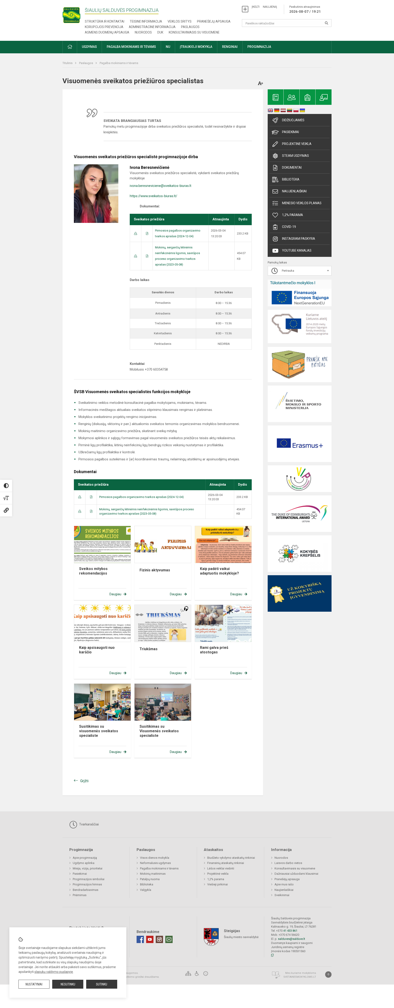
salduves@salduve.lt (291, 939)
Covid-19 (289, 227)
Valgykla (145, 890)
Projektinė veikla (296, 144)
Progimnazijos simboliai (88, 879)
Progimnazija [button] (259, 47)
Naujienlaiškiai (294, 191)
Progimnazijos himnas (87, 884)
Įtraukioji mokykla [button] (196, 47)
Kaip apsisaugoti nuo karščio (97, 649)
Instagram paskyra (298, 238)
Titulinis (67, 63)
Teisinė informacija (146, 21)
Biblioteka (290, 179)
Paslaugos (190, 27)
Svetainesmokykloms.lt (299, 976)
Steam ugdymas (295, 155)
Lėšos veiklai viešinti (220, 868)
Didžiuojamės (293, 120)
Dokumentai (292, 167)
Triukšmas (149, 649)
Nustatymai (34, 984)
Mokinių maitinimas (153, 873)
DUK (160, 32)
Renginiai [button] (230, 47)
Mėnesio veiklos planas (301, 203)
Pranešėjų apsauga (214, 21)
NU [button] (168, 47)
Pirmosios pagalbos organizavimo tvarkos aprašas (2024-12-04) (141, 497)
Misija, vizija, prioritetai (87, 868)
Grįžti (84, 781)
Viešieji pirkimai (217, 884)
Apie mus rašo (284, 884)
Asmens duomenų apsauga (107, 32)
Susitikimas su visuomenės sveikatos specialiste (98, 731)
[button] (70, 47)
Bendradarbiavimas (85, 890)
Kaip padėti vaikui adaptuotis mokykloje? (219, 571)
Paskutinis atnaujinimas (305, 9)
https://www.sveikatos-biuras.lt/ (153, 196)
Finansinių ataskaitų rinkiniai (225, 863)
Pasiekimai (290, 132)
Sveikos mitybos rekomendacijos (93, 571)
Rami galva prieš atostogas (214, 649)
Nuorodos (143, 32)
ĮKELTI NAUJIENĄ (264, 6)
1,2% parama (292, 215)
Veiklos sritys (180, 21)
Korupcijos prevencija (104, 27)
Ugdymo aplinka (83, 863)
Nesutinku (68, 984)
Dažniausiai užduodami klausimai (296, 873)
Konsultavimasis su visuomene (194, 32)
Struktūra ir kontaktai (104, 21)
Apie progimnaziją (85, 857)
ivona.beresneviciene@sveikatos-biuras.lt (160, 186)
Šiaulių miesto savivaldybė (241, 937)
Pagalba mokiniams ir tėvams (119, 63)
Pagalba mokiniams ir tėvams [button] (131, 47)
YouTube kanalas (296, 250)
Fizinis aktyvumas (155, 570)
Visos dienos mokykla (154, 857)
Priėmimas (79, 895)
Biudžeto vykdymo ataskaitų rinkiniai (231, 857)
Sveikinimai (282, 895)
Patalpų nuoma (150, 879)
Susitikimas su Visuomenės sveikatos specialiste (159, 731)
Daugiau (115, 594)
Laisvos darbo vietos (288, 863)
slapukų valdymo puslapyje (53, 972)
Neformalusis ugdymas (155, 863)
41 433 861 (290, 930)
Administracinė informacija (152, 27)
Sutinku (101, 984)
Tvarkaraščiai (88, 824)
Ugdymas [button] (89, 47)
